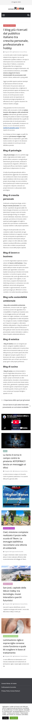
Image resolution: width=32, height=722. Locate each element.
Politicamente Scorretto (8, 687)
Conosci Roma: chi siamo (9, 683)
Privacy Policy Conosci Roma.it (10, 691)
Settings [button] (5, 718)
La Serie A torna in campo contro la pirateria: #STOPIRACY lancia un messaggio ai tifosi (14, 461)
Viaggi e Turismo (8, 583)
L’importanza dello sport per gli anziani (17, 400)
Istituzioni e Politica (9, 528)
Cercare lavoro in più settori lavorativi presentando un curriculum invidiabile (15, 406)
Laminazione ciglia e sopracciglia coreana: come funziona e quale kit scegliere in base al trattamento (14, 646)
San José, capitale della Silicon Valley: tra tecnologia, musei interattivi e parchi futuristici (14, 594)
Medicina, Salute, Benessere (11, 636)
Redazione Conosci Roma (20, 52)
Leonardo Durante (18, 551)
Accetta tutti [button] (14, 718)
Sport (5, 451)
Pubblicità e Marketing (9, 25)
